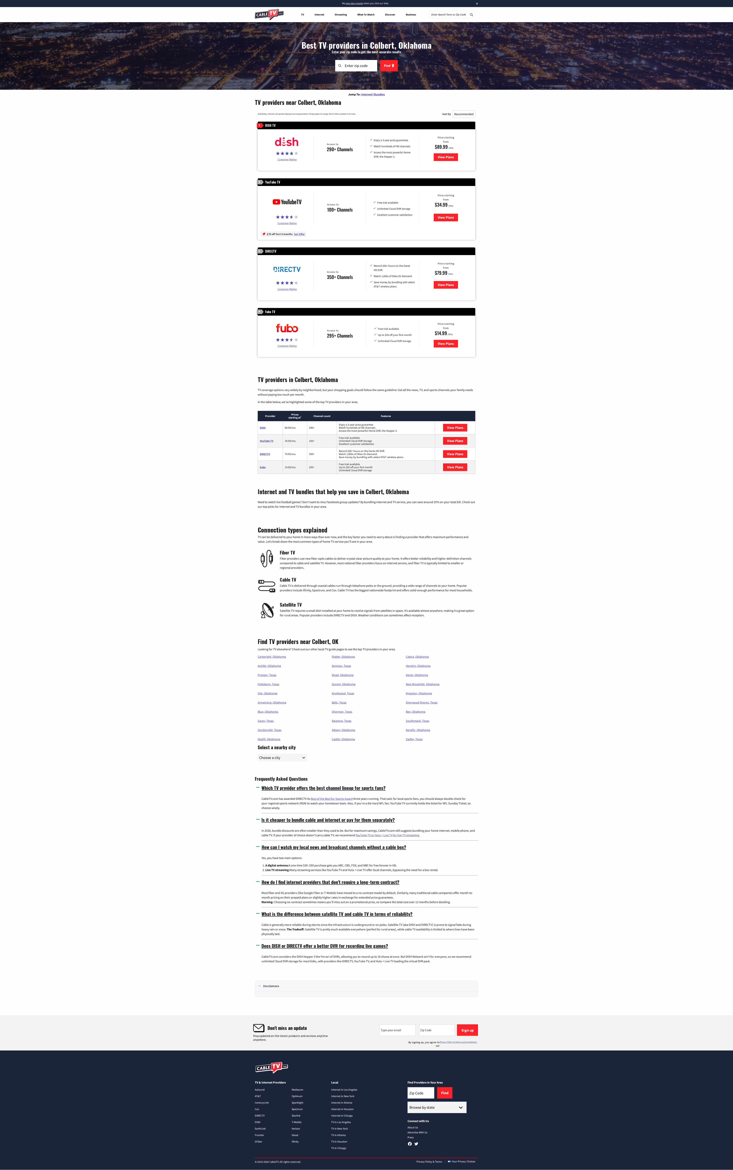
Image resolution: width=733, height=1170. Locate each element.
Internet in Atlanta (341, 1102)
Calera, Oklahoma (417, 657)
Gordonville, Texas (269, 730)
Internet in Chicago (342, 1115)
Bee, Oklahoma (415, 711)
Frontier (259, 1135)
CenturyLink (262, 1102)
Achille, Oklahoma (269, 666)
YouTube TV (266, 441)
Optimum (297, 1096)
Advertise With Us (417, 1132)
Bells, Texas (339, 702)
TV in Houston (339, 1141)
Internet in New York (342, 1096)
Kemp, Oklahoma (417, 675)
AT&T (258, 1096)
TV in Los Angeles (341, 1122)
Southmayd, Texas (417, 721)
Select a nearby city (277, 746)
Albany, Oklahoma (343, 730)
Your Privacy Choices (463, 1161)
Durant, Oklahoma (343, 684)
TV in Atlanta (338, 1135)
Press (411, 1137)
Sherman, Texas (342, 711)
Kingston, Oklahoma (419, 693)
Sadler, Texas (414, 739)
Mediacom (297, 1089)
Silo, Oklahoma (267, 693)
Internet (319, 14)
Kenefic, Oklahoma (418, 730)
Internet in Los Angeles (344, 1089)
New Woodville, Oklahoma (422, 684)
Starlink (296, 1115)
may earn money (354, 3)
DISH (263, 427)
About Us (413, 1127)
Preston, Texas (267, 675)
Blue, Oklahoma (268, 711)
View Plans (448, 157)
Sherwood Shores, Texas (422, 702)
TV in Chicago (338, 1148)
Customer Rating (287, 159)
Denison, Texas (341, 666)
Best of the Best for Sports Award (332, 799)
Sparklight (297, 1102)
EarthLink (260, 1128)
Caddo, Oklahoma (343, 739)
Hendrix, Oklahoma (418, 666)
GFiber (258, 1141)
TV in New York (339, 1128)
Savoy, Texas (266, 721)
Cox (257, 1109)
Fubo (263, 467)
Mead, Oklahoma (343, 675)
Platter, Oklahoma (343, 657)
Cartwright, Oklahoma (272, 657)
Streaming (341, 14)
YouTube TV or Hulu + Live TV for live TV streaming (387, 835)
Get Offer (299, 234)
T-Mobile (296, 1122)
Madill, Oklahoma (269, 739)
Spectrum (297, 1109)
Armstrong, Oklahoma (272, 702)
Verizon (296, 1128)
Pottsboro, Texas (268, 684)
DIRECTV (265, 454)
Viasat (295, 1135)
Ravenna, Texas (341, 721)
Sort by (446, 114)
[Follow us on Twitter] (416, 1145)
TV (302, 14)
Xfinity (295, 1141)
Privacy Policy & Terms (429, 1161)
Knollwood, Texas (343, 693)
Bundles (379, 94)
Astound (260, 1089)
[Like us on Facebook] (410, 1145)
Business (411, 14)
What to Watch (366, 14)
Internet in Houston (342, 1109)
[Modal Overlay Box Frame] (366, 1032)
